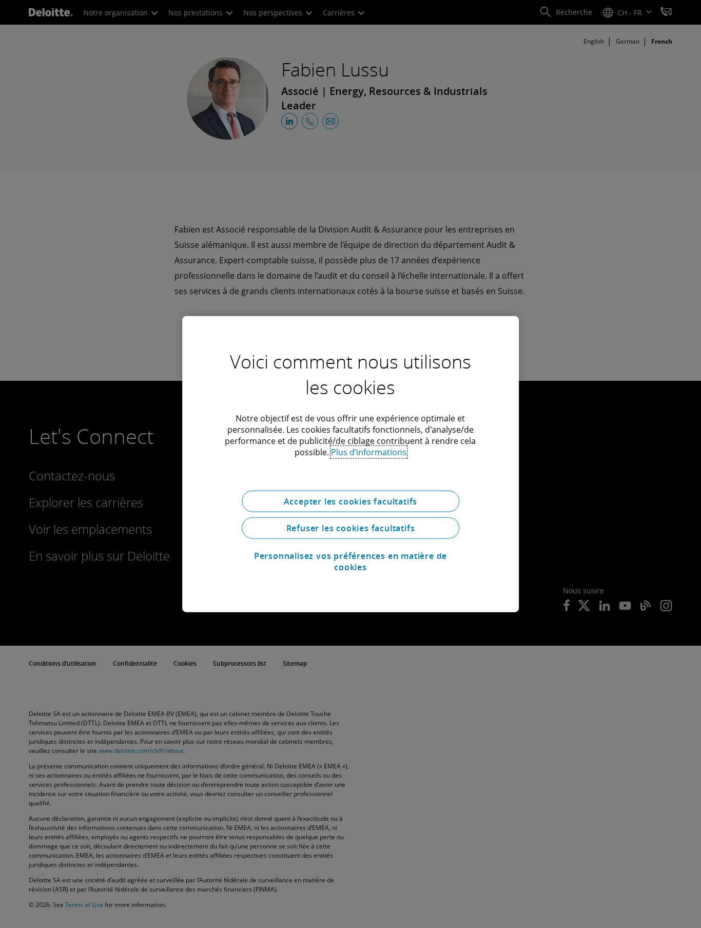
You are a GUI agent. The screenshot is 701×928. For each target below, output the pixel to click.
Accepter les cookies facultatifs (351, 501)
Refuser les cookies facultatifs (350, 528)
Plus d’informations (368, 452)
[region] (350, 464)
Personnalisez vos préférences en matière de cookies (350, 561)
